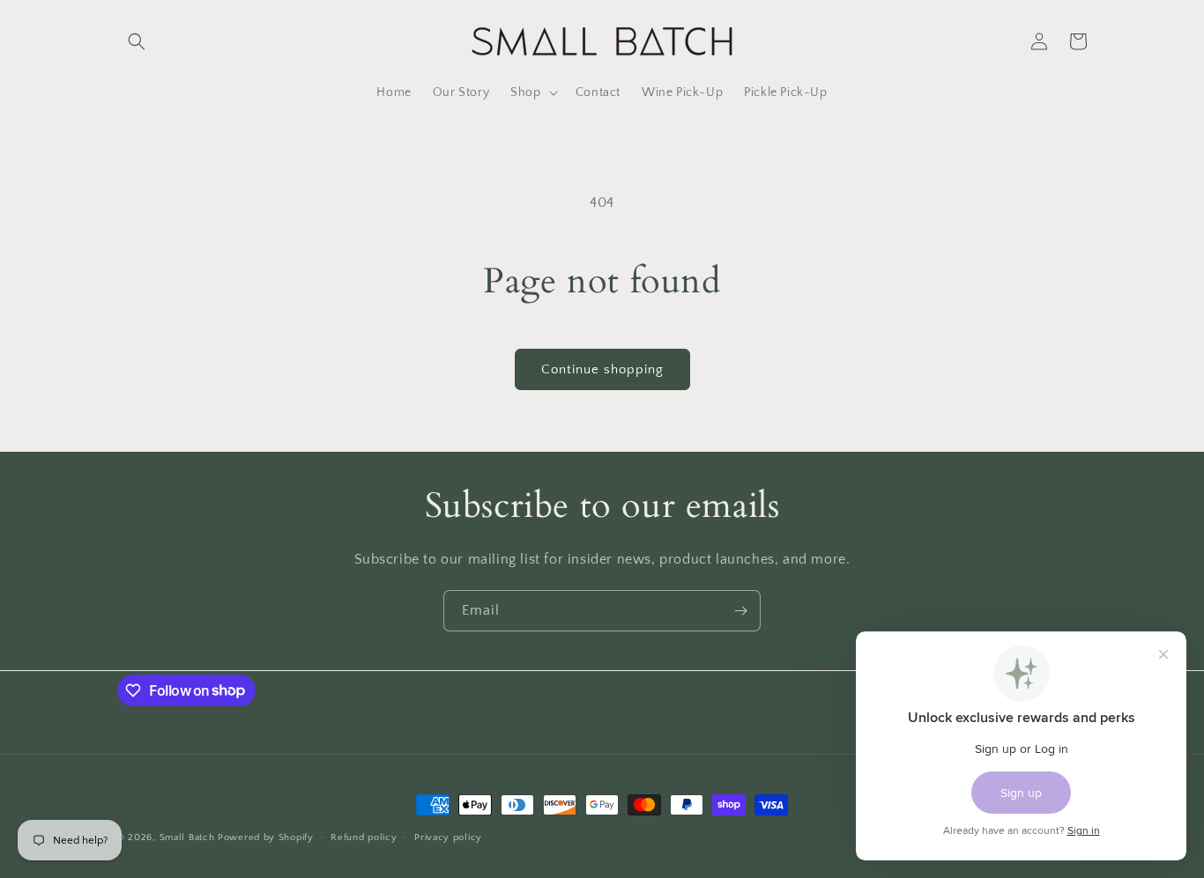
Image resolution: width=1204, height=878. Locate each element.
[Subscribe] (740, 610)
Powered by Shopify (266, 837)
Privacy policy (448, 836)
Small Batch (187, 837)
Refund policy (364, 836)
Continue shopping (602, 369)
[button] (136, 41)
